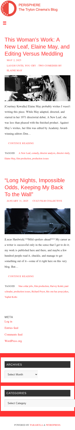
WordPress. (53, 424)
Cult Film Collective (47, 200)
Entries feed (11, 328)
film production (23, 158)
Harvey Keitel (56, 286)
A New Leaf (24, 153)
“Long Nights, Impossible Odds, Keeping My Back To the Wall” (35, 187)
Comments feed (13, 334)
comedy (35, 153)
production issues (40, 158)
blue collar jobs (26, 286)
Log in (8, 321)
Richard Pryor (38, 291)
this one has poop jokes (57, 291)
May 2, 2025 (14, 60)
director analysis (47, 153)
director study (63, 153)
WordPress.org (13, 341)
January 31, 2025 (17, 200)
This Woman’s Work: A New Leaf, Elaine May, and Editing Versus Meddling (37, 47)
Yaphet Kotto (11, 296)
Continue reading (21, 143)
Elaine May (10, 158)
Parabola (36, 424)
